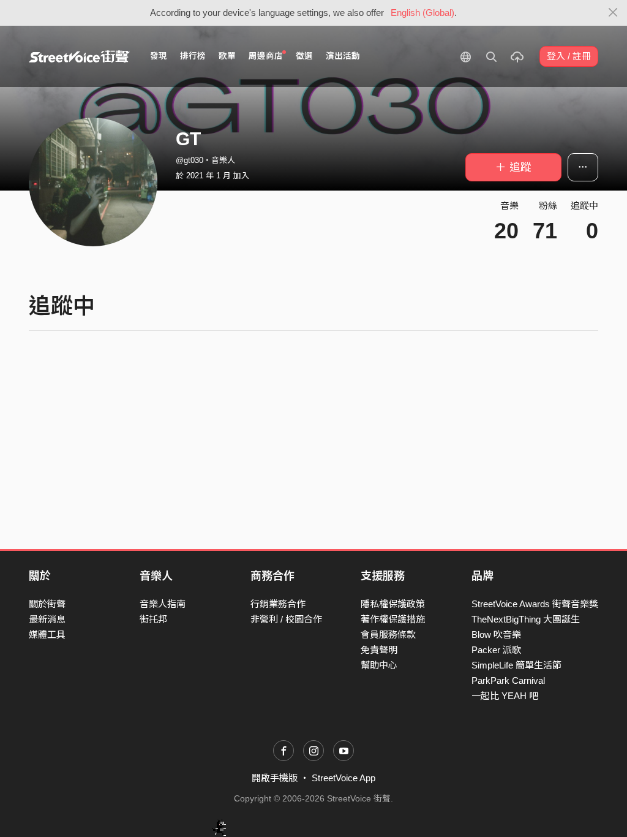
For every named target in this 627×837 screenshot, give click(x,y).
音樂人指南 (163, 604)
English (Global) (422, 12)
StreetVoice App (343, 778)
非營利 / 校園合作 (286, 619)
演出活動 (343, 56)
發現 (158, 56)
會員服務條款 (388, 634)
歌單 (227, 56)
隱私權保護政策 (393, 604)
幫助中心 (379, 665)
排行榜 (193, 56)
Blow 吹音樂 (496, 634)
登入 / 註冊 (569, 56)
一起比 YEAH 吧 (504, 696)
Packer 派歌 (496, 650)
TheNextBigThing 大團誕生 (525, 619)
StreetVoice (79, 56)
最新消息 (47, 619)
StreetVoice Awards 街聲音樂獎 (534, 604)
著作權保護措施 (393, 619)
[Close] (613, 13)
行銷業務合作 (278, 604)
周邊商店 (266, 56)
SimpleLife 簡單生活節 (516, 665)
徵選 (304, 56)
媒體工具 (47, 634)
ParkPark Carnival (508, 680)
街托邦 (153, 619)
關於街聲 (47, 604)
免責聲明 (379, 650)
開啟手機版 (275, 778)
